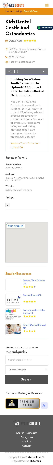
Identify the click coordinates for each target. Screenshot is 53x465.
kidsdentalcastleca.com (22, 62)
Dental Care (31, 11)
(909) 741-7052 (17, 57)
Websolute (34, 457)
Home (8, 11)
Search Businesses (26, 433)
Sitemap (36, 461)
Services (26, 441)
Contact (26, 445)
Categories (27, 437)
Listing (18, 11)
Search (26, 379)
